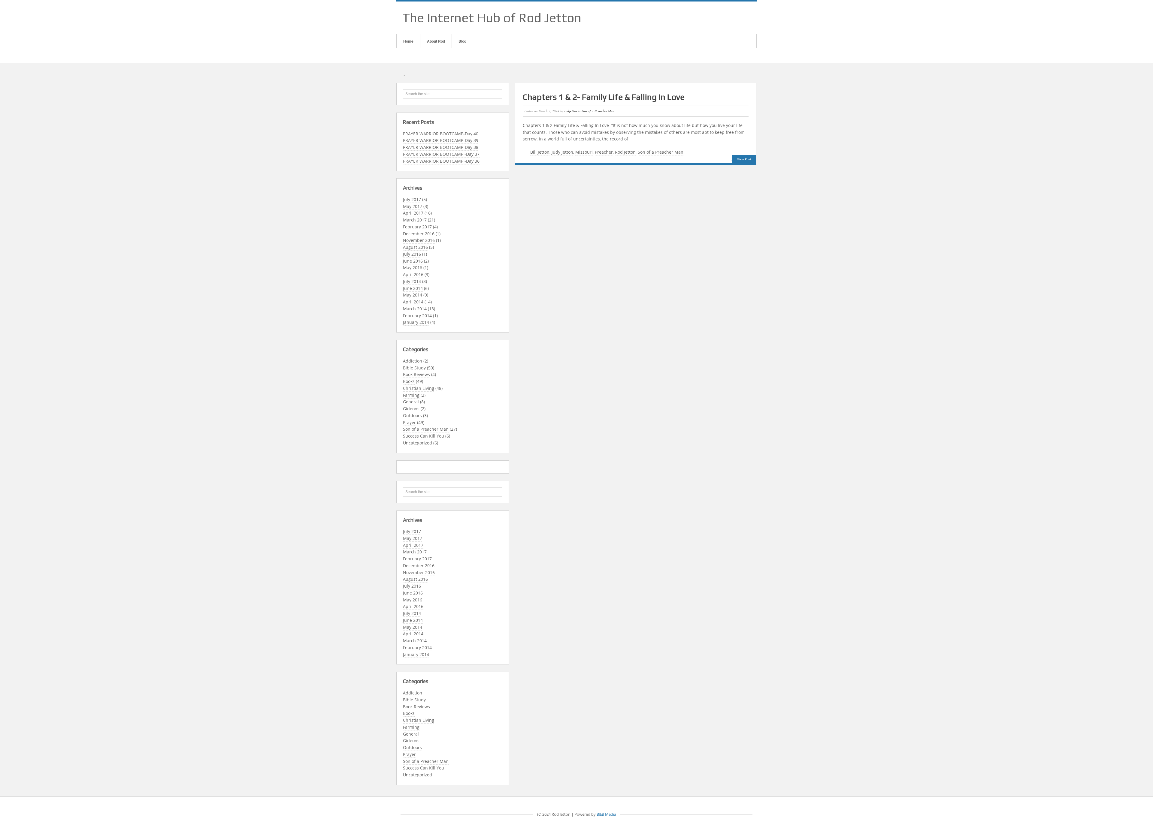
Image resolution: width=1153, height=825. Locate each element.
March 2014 (415, 309)
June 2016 (413, 261)
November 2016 (419, 240)
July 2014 (412, 281)
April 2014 (413, 302)
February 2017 (417, 227)
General (411, 402)
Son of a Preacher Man (426, 429)
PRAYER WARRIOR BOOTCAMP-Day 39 (440, 140)
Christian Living (418, 388)
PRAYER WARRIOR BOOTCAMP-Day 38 (440, 147)
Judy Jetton (562, 152)
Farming (411, 395)
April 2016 (413, 274)
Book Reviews (416, 374)
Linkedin (736, 17)
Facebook (720, 17)
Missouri (584, 152)
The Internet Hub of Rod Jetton (491, 18)
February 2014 (417, 315)
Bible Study (414, 368)
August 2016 (415, 247)
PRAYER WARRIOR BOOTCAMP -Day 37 (441, 154)
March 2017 (415, 220)
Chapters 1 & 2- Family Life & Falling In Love (604, 97)
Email (712, 17)
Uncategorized (417, 443)
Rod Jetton (625, 152)
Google (728, 17)
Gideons (411, 408)
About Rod (436, 41)
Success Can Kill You (423, 436)
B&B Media (606, 814)
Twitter (743, 17)
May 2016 (412, 267)
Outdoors (412, 415)
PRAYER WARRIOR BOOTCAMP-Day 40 (440, 134)
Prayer (409, 422)
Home (408, 41)
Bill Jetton (539, 152)
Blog (462, 41)
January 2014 (416, 322)
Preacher (604, 152)
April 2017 (413, 213)
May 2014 (412, 295)
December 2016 (418, 233)
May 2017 (412, 206)
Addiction (412, 361)
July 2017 (412, 199)
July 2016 (412, 254)
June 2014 (413, 288)
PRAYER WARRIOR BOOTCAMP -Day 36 (441, 161)
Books (409, 381)
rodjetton (570, 111)
